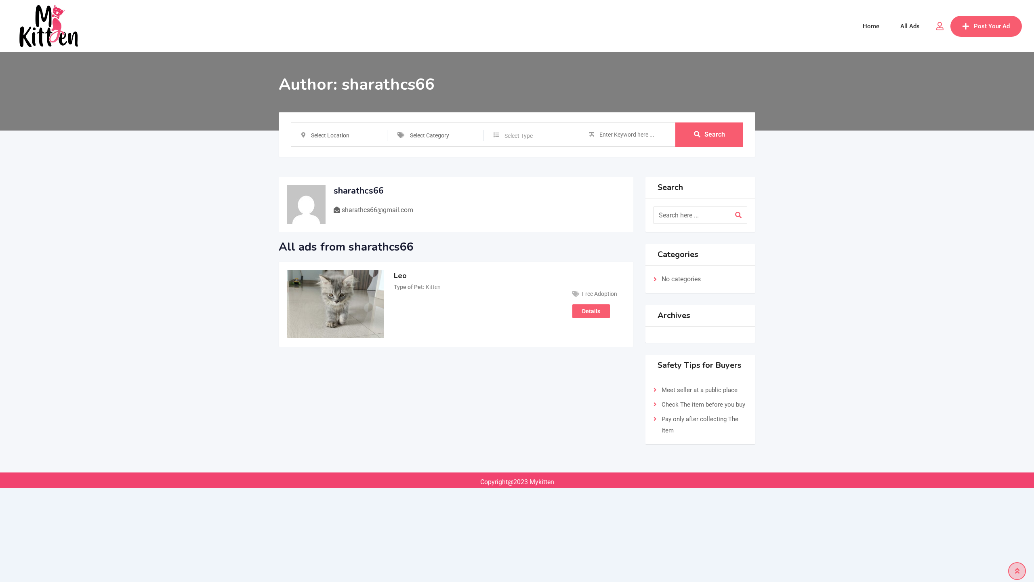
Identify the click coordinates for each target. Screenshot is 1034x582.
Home (871, 26)
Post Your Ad (992, 26)
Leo (400, 275)
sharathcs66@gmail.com (377, 210)
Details (591, 311)
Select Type (518, 136)
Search (714, 134)
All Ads (910, 26)
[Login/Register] (940, 26)
